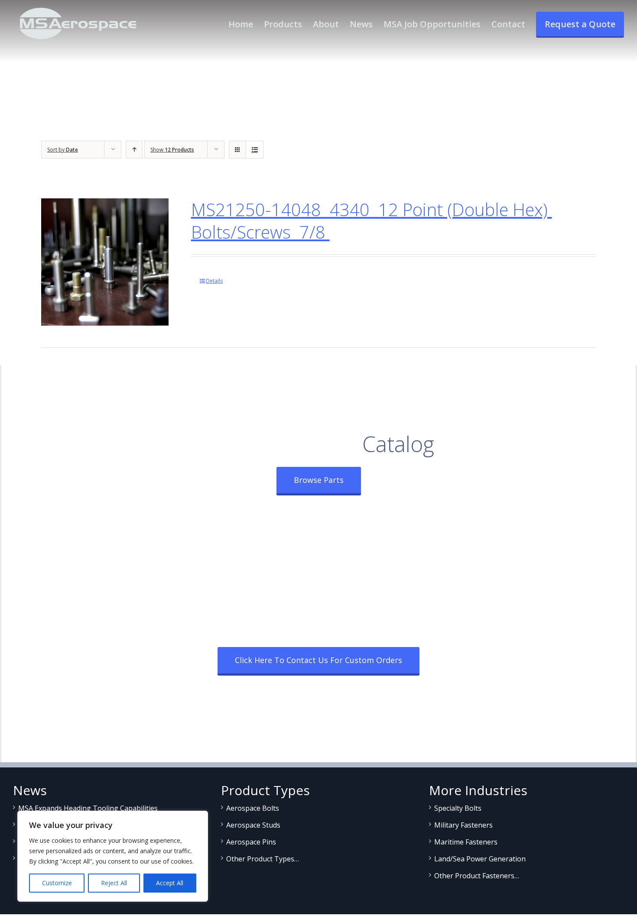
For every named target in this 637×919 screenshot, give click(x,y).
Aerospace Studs (253, 825)
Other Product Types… (262, 859)
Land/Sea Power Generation (480, 859)
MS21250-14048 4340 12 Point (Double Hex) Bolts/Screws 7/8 (371, 220)
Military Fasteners (463, 825)
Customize (57, 883)
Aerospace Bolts (252, 808)
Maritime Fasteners (465, 842)
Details (214, 281)
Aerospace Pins (251, 842)
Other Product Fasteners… (476, 875)
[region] (112, 856)
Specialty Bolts (457, 808)
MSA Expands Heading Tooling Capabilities (88, 808)
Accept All (169, 883)
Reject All (114, 883)
